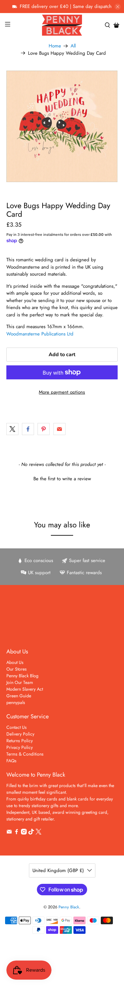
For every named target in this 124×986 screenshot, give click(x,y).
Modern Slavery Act (24, 689)
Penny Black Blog (22, 676)
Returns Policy (19, 740)
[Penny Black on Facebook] (16, 833)
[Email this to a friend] (59, 429)
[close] (117, 7)
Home (55, 46)
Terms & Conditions (25, 754)
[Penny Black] (62, 25)
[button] (62, 478)
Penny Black (69, 907)
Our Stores (16, 669)
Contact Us (16, 727)
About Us (15, 662)
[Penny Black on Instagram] (24, 833)
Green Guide (18, 696)
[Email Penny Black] (9, 833)
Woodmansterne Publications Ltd (39, 333)
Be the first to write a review (62, 478)
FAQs (11, 760)
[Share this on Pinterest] (44, 429)
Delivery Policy (20, 734)
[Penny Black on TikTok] (31, 833)
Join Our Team (19, 682)
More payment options (62, 392)
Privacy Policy (19, 747)
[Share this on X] (12, 429)
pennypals (15, 702)
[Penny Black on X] (38, 833)
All (73, 46)
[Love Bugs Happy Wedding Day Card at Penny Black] (62, 126)
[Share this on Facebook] (28, 429)
